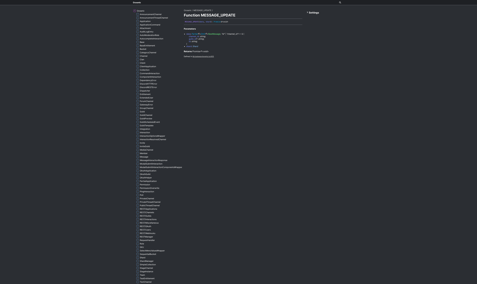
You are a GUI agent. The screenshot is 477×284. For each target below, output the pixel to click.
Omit (203, 34)
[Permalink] (230, 22)
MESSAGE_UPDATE (202, 10)
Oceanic (137, 2)
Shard (195, 46)
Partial (195, 34)
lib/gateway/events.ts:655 (203, 56)
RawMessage (214, 34)
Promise (217, 22)
